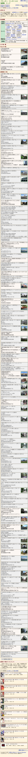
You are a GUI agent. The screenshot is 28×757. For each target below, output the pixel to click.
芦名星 (13, 29)
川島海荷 (18, 30)
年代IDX (3, 5)
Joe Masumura (23, 752)
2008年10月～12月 (10, 23)
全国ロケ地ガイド (13, 752)
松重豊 (8, 27)
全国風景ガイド (15, 12)
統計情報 (16, 7)
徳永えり (9, 31)
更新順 (17, 5)
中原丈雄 (24, 34)
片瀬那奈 (20, 27)
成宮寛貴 (13, 34)
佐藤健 (20, 26)
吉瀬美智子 (9, 26)
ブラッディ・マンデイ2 (11, 39)
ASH (19, 752)
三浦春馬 (19, 25)
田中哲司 (9, 37)
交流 (26, 6)
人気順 (21, 5)
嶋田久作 (13, 36)
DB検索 (25, 5)
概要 (23, 6)
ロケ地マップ (10, 7)
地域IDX (8, 6)
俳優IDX (3, 6)
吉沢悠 (19, 37)
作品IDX (8, 5)
